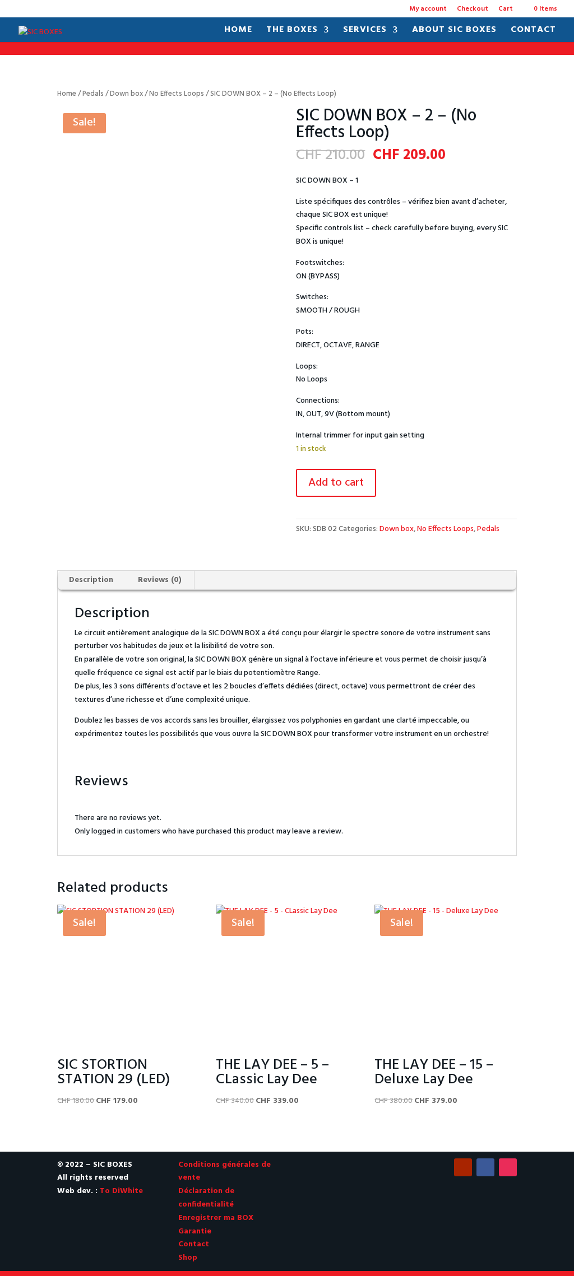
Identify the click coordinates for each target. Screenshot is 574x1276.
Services (365, 31)
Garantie (194, 1231)
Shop (187, 1257)
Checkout (472, 10)
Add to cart (336, 483)
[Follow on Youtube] (463, 1167)
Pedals (93, 94)
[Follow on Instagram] (508, 1167)
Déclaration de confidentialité (206, 1198)
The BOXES (292, 31)
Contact (533, 31)
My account (428, 10)
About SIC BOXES (454, 31)
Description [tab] (91, 580)
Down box (126, 94)
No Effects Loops (176, 94)
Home (238, 31)
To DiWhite (121, 1191)
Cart (505, 10)
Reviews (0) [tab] (160, 580)
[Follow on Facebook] (485, 1167)
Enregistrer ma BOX (215, 1218)
